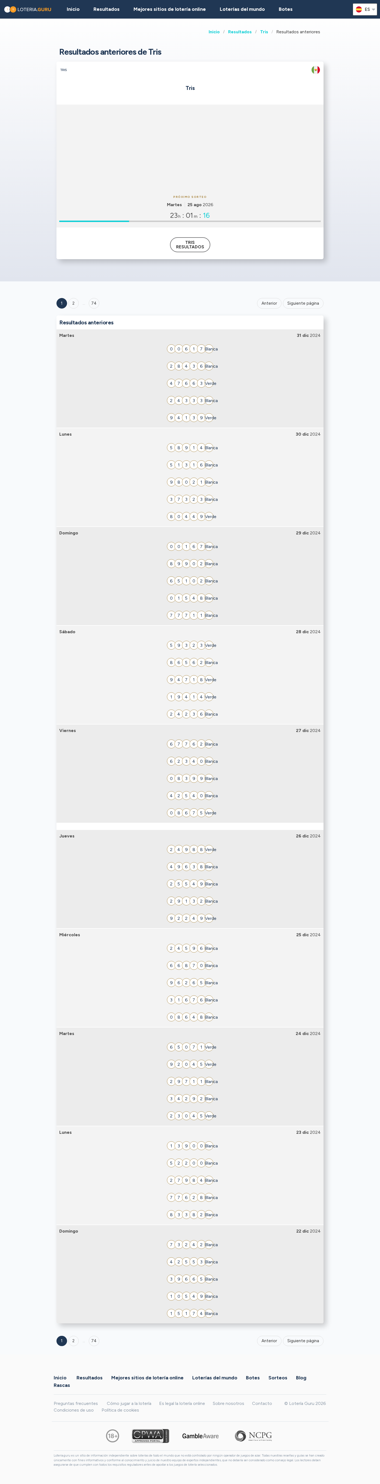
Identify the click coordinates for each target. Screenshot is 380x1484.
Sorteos (277, 1377)
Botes (286, 9)
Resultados (240, 31)
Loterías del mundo (242, 9)
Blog (301, 1377)
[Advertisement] (190, 149)
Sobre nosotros (228, 1403)
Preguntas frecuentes (76, 1403)
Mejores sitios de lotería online (170, 9)
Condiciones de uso (74, 1410)
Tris (264, 31)
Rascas (62, 1385)
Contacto (262, 1403)
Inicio (214, 31)
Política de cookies (120, 1410)
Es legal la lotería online (182, 1403)
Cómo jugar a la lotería (129, 1403)
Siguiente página (303, 303)
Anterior (269, 303)
